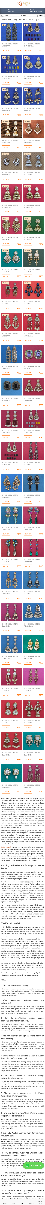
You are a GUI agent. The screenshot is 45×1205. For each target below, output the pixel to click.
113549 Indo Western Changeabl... (32, 45)
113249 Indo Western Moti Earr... (32, 335)
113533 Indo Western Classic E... (10, 560)
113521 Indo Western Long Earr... (32, 399)
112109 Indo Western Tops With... (10, 174)
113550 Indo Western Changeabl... (10, 77)
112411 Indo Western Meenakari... (10, 238)
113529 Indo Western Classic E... (32, 496)
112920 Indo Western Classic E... (10, 303)
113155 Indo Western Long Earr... (10, 335)
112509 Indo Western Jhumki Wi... (32, 238)
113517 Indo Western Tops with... (32, 367)
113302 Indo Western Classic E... (32, 754)
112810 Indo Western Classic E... (32, 270)
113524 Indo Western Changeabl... (10, 464)
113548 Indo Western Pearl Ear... (10, 657)
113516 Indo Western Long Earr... (10, 45)
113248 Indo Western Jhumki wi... (32, 722)
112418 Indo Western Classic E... (10, 689)
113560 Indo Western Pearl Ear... (32, 109)
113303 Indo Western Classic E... (10, 786)
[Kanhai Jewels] (23, 3)
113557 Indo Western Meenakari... (32, 77)
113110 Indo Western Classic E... (32, 303)
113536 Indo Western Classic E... (32, 593)
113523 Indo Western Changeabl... (32, 431)
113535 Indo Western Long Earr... (10, 593)
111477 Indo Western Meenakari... (32, 142)
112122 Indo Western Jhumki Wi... (32, 174)
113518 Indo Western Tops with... (10, 399)
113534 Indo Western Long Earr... (32, 560)
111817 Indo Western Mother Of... (32, 657)
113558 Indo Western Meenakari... (10, 109)
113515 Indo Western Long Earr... (10, 367)
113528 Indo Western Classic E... (10, 496)
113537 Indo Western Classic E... (10, 625)
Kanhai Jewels (6, 847)
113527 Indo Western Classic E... (32, 464)
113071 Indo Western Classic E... (32, 689)
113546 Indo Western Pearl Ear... (32, 625)
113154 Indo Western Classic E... (10, 722)
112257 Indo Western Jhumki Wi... (10, 206)
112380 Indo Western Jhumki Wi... (32, 206)
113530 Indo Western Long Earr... (10, 528)
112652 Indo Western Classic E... (10, 270)
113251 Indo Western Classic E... (10, 754)
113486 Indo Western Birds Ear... (32, 786)
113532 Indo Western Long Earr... (32, 528)
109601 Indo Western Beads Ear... (10, 142)
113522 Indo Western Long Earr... (10, 431)
